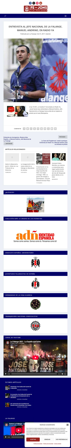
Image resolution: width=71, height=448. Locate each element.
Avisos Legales (57, 443)
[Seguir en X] (33, 3)
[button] (67, 425)
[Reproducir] (6, 374)
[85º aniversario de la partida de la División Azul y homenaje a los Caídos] (7, 405)
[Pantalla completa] (65, 374)
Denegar (47, 439)
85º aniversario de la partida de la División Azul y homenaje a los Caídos (20, 404)
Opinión (48, 34)
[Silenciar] (62, 374)
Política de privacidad (48, 443)
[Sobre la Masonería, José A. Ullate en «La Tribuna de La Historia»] (12, 157)
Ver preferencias (61, 439)
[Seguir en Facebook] (30, 3)
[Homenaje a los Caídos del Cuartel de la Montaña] (7, 388)
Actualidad (24, 389)
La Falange (32, 34)
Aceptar (33, 439)
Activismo (19, 389)
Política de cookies (38, 443)
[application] (35, 358)
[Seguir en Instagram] (37, 3)
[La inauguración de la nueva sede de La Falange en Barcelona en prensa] (28, 157)
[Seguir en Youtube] (40, 3)
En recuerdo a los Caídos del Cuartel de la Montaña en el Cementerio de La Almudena (21, 396)
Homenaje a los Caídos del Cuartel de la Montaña (20, 387)
